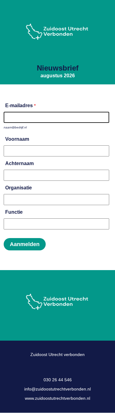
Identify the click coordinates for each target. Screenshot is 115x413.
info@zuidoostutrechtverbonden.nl (57, 389)
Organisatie (18, 187)
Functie (14, 212)
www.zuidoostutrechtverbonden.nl (57, 398)
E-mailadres (19, 105)
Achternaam (19, 163)
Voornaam (17, 139)
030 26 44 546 (58, 379)
